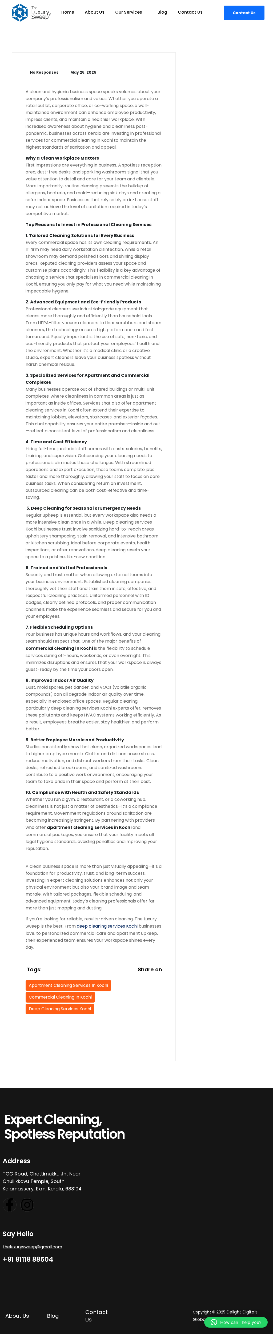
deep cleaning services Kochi (107, 926)
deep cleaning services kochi (60, 1009)
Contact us (244, 12)
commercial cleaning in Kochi (60, 997)
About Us (95, 12)
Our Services (129, 12)
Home (67, 12)
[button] (236, 1322)
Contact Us (190, 12)
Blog (162, 12)
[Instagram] (27, 1205)
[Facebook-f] (10, 1205)
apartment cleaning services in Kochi (68, 985)
